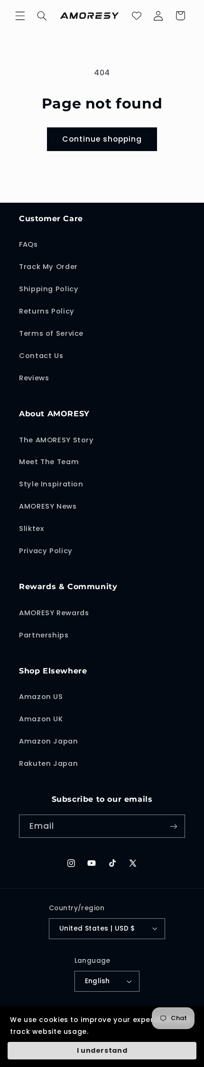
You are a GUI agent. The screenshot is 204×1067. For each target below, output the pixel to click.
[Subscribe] (174, 826)
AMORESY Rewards (54, 613)
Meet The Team (49, 461)
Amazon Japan (48, 741)
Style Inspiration (51, 484)
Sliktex (31, 528)
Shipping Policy (48, 289)
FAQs (28, 244)
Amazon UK (41, 719)
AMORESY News (48, 506)
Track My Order (48, 266)
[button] (20, 16)
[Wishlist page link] (136, 15)
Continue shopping (102, 139)
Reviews (34, 378)
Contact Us (41, 355)
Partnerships (44, 635)
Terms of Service (51, 333)
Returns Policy (46, 311)
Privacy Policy (46, 551)
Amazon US (41, 696)
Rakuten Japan (48, 763)
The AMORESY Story (56, 440)
